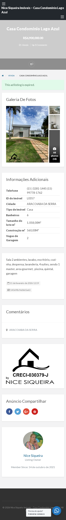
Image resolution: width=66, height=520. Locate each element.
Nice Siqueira (33, 456)
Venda (25, 45)
